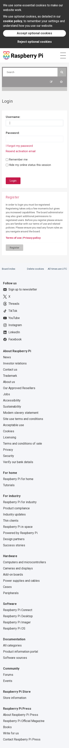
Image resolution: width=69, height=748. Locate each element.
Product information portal (20, 651)
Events (7, 681)
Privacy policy (32, 237)
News (7, 357)
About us (9, 382)
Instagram (15, 325)
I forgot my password (19, 145)
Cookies (8, 431)
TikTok (12, 311)
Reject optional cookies (34, 42)
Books (7, 727)
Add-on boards (13, 574)
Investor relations (15, 363)
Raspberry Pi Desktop (18, 616)
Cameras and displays (18, 568)
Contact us (10, 369)
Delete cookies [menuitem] (35, 268)
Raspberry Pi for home (18, 479)
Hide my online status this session (29, 164)
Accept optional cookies (34, 33)
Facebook (15, 339)
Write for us (11, 733)
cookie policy (12, 21)
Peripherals (11, 593)
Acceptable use (13, 425)
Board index (8, 268)
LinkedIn (14, 332)
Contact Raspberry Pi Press (21, 739)
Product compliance (16, 508)
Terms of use (13, 237)
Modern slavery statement (20, 413)
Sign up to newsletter (22, 289)
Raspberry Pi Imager (17, 622)
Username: (13, 116)
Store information (14, 698)
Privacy (8, 450)
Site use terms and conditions (23, 419)
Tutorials (9, 485)
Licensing (9, 437)
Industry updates (14, 514)
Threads (13, 304)
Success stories (14, 545)
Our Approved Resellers (19, 388)
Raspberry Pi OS (14, 628)
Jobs (6, 394)
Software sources (15, 658)
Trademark (10, 376)
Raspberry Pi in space (18, 527)
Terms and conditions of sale (22, 443)
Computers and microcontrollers (24, 562)
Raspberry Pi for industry (20, 502)
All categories (12, 645)
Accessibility (12, 400)
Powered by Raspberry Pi (20, 533)
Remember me (18, 159)
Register (14, 247)
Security (8, 456)
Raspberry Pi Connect (17, 610)
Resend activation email (20, 151)
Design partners (14, 539)
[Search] (62, 72)
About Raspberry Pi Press (20, 715)
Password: (13, 132)
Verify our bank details (18, 462)
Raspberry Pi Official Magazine (23, 721)
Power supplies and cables (21, 581)
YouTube (14, 318)
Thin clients (10, 520)
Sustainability (12, 406)
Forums (8, 675)
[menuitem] (61, 81)
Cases (7, 587)
